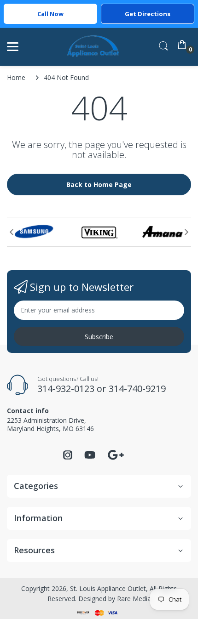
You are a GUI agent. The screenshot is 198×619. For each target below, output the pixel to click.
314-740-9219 (137, 388)
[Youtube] (89, 457)
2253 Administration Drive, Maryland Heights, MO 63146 (50, 424)
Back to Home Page (99, 184)
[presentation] (11, 232)
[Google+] (115, 454)
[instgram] (67, 457)
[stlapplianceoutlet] (93, 46)
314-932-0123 (65, 388)
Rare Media (134, 598)
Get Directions (147, 14)
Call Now (50, 14)
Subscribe (99, 336)
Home (16, 77)
